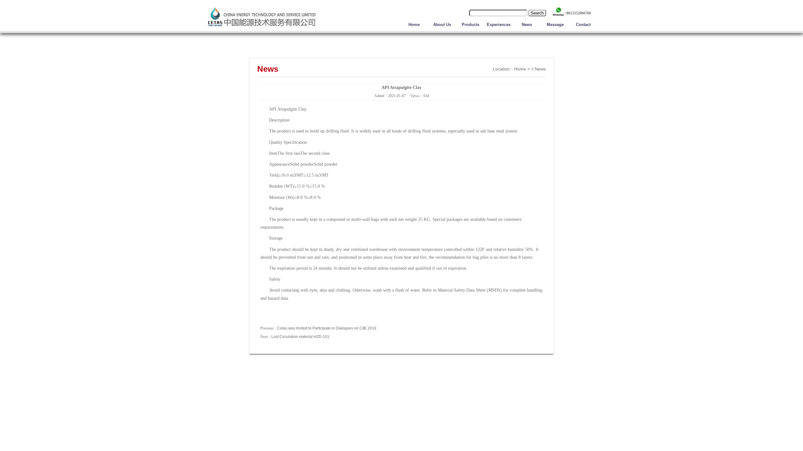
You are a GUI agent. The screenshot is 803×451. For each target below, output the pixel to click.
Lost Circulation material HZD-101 (300, 336)
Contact (583, 24)
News (527, 24)
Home (414, 24)
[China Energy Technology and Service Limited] (261, 28)
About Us (442, 24)
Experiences (499, 24)
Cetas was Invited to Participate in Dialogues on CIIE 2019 (326, 328)
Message (555, 24)
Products (470, 24)
